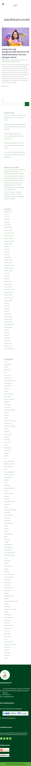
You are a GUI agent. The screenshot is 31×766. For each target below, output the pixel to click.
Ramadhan (7, 590)
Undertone (7, 647)
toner (5, 639)
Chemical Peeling (9, 410)
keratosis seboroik (9, 488)
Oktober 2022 (8, 322)
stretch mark (8, 628)
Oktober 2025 (8, 238)
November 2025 (9, 236)
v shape (6, 650)
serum (6, 612)
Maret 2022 (7, 341)
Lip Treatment (8, 534)
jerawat (6, 480)
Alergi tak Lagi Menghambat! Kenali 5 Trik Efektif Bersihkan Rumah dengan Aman (15, 53)
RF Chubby (7, 607)
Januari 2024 (8, 287)
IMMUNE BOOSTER (9, 464)
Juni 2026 (7, 217)
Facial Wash (8, 448)
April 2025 (7, 254)
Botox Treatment (9, 399)
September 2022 (9, 324)
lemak (6, 526)
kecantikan (7, 485)
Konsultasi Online (9, 501)
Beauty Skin (24, 60)
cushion (6, 415)
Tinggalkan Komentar (8, 60)
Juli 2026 (6, 214)
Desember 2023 (9, 289)
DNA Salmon (8, 423)
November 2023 (9, 292)
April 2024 (7, 279)
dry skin (6, 429)
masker (6, 542)
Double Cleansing (9, 426)
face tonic (7, 442)
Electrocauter (8, 434)
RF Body (6, 604)
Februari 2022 (8, 343)
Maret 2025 (7, 257)
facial (5, 445)
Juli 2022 (6, 330)
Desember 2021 (8, 349)
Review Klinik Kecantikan (11, 601)
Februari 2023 (8, 316)
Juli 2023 (6, 303)
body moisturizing (9, 380)
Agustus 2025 (8, 244)
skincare (6, 623)
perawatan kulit (9, 574)
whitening (7, 652)
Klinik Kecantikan (9, 493)
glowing (6, 453)
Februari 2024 (8, 284)
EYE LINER (6, 437)
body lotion (7, 378)
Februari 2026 (8, 227)
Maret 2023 (7, 314)
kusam (6, 507)
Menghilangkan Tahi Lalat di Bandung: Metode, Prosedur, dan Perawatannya (14, 136)
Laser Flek (7, 520)
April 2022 (7, 338)
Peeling (6, 569)
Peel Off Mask (8, 566)
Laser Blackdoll (8, 515)
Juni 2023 (6, 306)
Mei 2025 (6, 252)
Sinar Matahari (8, 617)
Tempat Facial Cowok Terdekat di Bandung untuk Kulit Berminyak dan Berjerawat (14, 154)
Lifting (6, 531)
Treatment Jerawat (10, 644)
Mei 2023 (6, 308)
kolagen (6, 496)
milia (5, 558)
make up (7, 539)
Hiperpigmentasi (9, 461)
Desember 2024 (9, 265)
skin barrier (7, 620)
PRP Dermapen (8, 588)
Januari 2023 (8, 319)
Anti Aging (7, 364)
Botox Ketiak (7, 396)
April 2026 (7, 222)
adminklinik (7, 183)
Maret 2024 (7, 281)
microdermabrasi (9, 553)
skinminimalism (9, 625)
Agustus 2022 (8, 327)
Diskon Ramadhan (9, 421)
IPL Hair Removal (9, 475)
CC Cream (7, 407)
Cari (3, 101)
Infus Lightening (9, 472)
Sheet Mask (7, 615)
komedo (6, 499)
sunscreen (7, 631)
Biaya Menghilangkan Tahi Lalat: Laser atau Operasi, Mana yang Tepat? (13, 145)
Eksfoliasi (6, 431)
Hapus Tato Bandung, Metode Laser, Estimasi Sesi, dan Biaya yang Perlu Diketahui (15, 127)
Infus (5, 469)
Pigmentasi (7, 580)
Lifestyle (6, 528)
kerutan (6, 491)
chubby (6, 413)
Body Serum (7, 386)
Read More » (5, 86)
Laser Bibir (7, 512)
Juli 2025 (6, 246)
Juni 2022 (6, 333)
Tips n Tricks (7, 636)
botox (6, 391)
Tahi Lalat (7, 634)
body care (7, 375)
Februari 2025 (8, 260)
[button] (3, 4)
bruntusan (7, 405)
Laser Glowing (8, 523)
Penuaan (7, 572)
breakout (7, 402)
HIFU (5, 458)
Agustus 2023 (8, 300)
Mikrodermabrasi (9, 555)
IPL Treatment (8, 477)
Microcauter (7, 550)
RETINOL (6, 598)
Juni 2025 (7, 249)
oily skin (6, 563)
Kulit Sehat (7, 504)
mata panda (8, 545)
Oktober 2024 (8, 271)
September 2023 (9, 298)
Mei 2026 (6, 219)
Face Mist (7, 440)
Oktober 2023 (8, 295)
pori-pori (7, 585)
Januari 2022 (8, 346)
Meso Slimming (8, 547)
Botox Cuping (8, 394)
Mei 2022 (6, 335)
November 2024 (9, 268)
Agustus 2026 (8, 211)
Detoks (6, 418)
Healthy (6, 456)
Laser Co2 (7, 518)
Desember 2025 (9, 233)
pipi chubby (7, 582)
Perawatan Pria (8, 577)
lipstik (5, 537)
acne (5, 361)
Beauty (18, 60)
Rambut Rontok (9, 596)
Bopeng (6, 388)
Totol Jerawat (8, 642)
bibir (5, 372)
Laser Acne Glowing (10, 510)
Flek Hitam (7, 450)
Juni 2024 (7, 273)
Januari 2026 (8, 230)
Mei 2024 (6, 276)
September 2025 (9, 241)
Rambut (6, 593)
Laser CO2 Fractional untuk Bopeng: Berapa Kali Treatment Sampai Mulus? (15, 117)
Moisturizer (7, 561)
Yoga (5, 658)
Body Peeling (8, 383)
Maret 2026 (7, 225)
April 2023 (7, 311)
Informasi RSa (6, 62)
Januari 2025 (8, 263)
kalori (5, 483)
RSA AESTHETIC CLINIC (10, 609)
